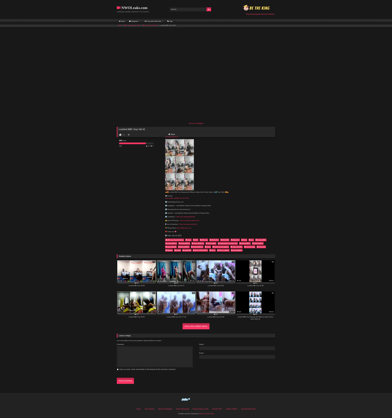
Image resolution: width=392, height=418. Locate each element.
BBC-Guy (204, 240)
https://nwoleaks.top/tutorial (188, 224)
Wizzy (213, 250)
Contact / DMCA (231, 409)
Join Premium (150, 409)
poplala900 (187, 250)
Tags (171, 21)
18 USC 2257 (217, 409)
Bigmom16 (236, 240)
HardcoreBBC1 (245, 243)
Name (202, 344)
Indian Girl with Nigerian (221, 247)
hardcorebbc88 (171, 247)
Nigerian (169, 250)
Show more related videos (196, 326)
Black (245, 240)
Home (123, 21)
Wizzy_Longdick (224, 250)
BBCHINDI (225, 240)
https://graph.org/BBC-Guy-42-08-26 (177, 198)
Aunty (189, 240)
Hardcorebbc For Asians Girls (228, 243)
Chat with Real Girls (248, 409)
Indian (208, 247)
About (172, 134)
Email (201, 353)
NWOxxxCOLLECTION (206, 413)
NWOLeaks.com (133, 8)
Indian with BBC (237, 247)
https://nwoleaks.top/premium (189, 220)
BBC (196, 240)
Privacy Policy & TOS (200, 409)
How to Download (182, 409)
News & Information (165, 409)
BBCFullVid (215, 240)
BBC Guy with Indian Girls (152, 21)
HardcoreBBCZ (184, 247)
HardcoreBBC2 (258, 243)
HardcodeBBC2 (185, 243)
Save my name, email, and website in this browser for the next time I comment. (147, 369)
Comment (120, 344)
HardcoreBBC (212, 243)
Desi (252, 240)
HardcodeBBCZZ (199, 243)
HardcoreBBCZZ (198, 247)
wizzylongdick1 (237, 250)
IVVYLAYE (262, 247)
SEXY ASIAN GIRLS (201, 250)
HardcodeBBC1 (172, 243)
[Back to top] (385, 412)
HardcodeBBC (261, 240)
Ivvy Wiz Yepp (250, 247)
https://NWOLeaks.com (183, 228)
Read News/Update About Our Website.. (260, 14)
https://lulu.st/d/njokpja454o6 (185, 217)
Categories (134, 21)
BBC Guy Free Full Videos (150, 25)
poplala (178, 250)
